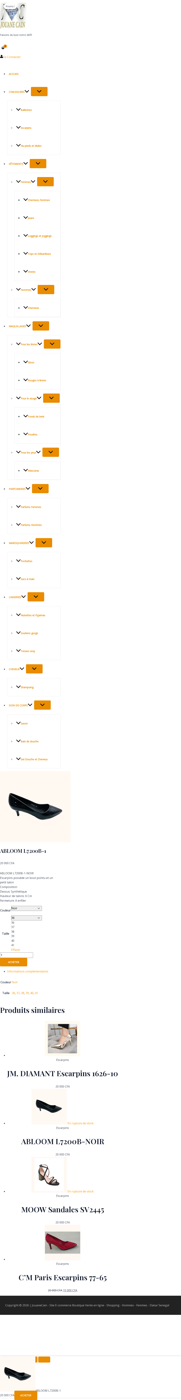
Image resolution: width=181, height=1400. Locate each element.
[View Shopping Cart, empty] (3, 47)
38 (22, 993)
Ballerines (26, 110)
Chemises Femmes (39, 200)
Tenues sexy (28, 651)
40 (31, 993)
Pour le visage (29, 398)
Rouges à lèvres (37, 380)
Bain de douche (30, 741)
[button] (27, 91)
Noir (15, 982)
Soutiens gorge (29, 633)
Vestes (32, 271)
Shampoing (27, 687)
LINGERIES (15, 597)
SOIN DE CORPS (18, 705)
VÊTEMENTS (16, 164)
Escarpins (26, 128)
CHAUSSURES (17, 91)
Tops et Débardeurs (39, 253)
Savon (24, 723)
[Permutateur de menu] (39, 91)
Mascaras (33, 470)
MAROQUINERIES (19, 543)
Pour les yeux (28, 452)
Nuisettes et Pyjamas (33, 615)
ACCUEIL (14, 74)
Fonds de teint (36, 416)
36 (13, 993)
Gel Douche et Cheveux (34, 759)
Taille (5, 934)
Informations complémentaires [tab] (27, 971)
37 (18, 993)
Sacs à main (27, 579)
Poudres (32, 434)
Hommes (26, 289)
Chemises (33, 308)
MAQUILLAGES (17, 326)
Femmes (26, 182)
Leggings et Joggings (40, 236)
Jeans (31, 218)
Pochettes (26, 561)
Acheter (13, 962)
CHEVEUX (14, 669)
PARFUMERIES (17, 489)
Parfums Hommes (31, 525)
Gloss (31, 362)
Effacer (15, 950)
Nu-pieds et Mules (31, 145)
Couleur (5, 910)
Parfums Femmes (31, 507)
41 (36, 993)
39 (27, 993)
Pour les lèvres (29, 344)
